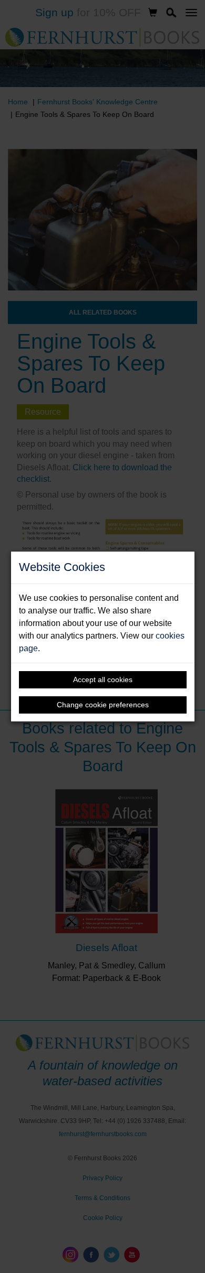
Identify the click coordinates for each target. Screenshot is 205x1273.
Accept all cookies (102, 679)
